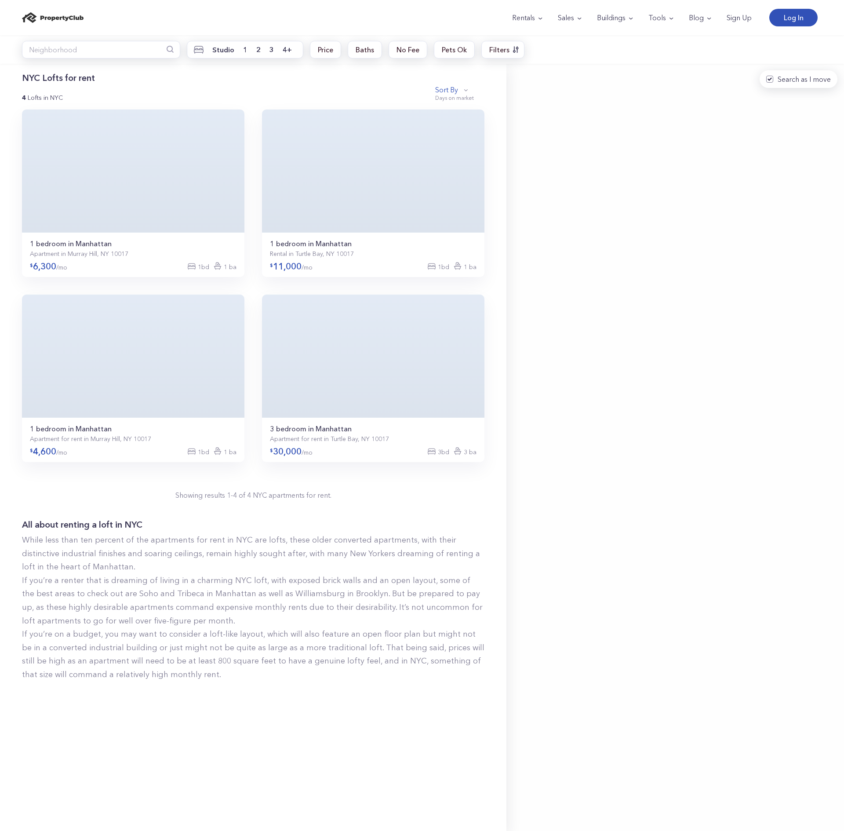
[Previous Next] (133, 171)
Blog (696, 17)
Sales (566, 17)
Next (236, 172)
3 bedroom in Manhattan (311, 428)
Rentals (523, 17)
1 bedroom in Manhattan (71, 243)
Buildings (611, 17)
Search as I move (804, 79)
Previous (29, 172)
